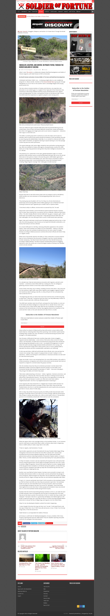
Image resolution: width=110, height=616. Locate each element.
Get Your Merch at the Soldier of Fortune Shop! (38, 16)
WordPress (78, 613)
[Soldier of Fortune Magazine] (55, 6)
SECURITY (41, 11)
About (18, 1)
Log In (19, 596)
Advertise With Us (22, 591)
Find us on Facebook (74, 79)
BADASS (66, 11)
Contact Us (23, 1)
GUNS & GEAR (54, 11)
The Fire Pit (46, 586)
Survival (45, 596)
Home (19, 11)
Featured (24, 526)
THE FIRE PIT (24, 11)
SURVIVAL (47, 11)
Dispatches (46, 591)
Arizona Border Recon (49, 82)
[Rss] (81, 1)
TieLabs (90, 613)
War (45, 589)
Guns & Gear (47, 598)
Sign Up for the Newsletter (25, 589)
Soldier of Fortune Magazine (27, 69)
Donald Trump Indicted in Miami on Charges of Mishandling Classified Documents (28, 546)
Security (25, 31)
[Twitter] (84, 1)
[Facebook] (82, 1)
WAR (29, 11)
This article (29, 72)
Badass (45, 603)
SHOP (79, 11)
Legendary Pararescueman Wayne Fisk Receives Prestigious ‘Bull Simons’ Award (56, 546)
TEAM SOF (60, 11)
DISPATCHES (34, 11)
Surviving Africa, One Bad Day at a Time (25, 564)
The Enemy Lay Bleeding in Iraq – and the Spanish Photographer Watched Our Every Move (42, 566)
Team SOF (46, 600)
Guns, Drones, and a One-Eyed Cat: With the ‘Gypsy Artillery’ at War (58, 565)
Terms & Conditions (47, 1)
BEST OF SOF (72, 11)
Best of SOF (47, 605)
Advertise (28, 1)
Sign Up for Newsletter (36, 1)
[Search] (93, 1)
